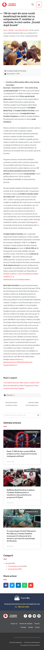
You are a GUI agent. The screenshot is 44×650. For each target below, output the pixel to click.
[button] (32, 4)
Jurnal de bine (13, 569)
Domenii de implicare (25, 623)
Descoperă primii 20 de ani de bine (30, 645)
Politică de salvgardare (15, 642)
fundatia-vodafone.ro (10, 274)
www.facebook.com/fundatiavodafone (16, 280)
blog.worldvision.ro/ (10, 365)
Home (5, 30)
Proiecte (37, 623)
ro (14, 395)
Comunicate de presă (21, 30)
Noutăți (11, 30)
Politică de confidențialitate (32, 642)
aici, (36, 222)
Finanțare (23, 627)
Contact (37, 627)
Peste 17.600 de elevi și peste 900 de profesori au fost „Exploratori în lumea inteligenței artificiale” (22, 453)
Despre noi (14, 623)
